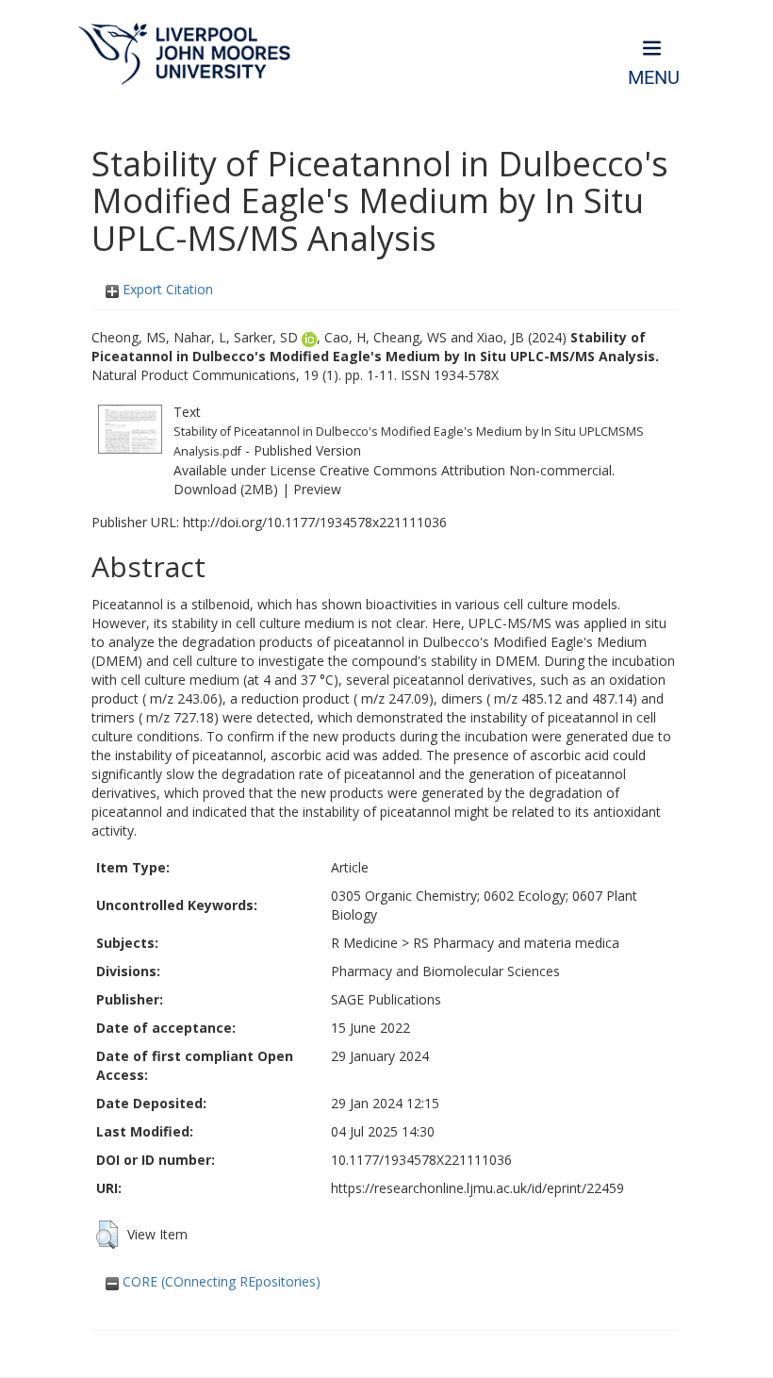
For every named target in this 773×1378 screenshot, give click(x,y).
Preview (317, 489)
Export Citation (166, 289)
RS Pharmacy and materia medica (516, 943)
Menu (654, 78)
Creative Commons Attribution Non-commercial (466, 470)
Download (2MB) (225, 489)
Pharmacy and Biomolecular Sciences (445, 971)
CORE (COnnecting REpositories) (220, 1281)
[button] (107, 1234)
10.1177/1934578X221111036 (421, 1160)
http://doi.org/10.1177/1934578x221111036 (315, 522)
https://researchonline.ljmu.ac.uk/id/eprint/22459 (477, 1188)
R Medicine (364, 943)
